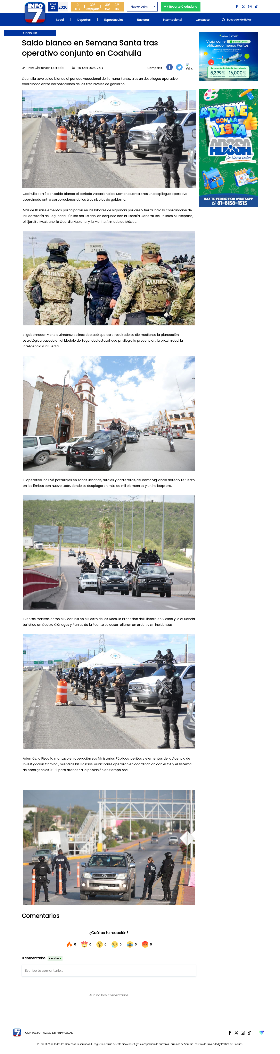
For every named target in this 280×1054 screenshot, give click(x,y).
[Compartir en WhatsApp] (189, 67)
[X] (236, 1033)
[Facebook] (230, 1033)
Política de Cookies (231, 1044)
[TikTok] (249, 1033)
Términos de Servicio (181, 1044)
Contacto (203, 20)
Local (60, 20)
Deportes (84, 20)
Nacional (143, 20)
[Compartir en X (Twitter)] (179, 67)
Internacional (172, 20)
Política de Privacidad (207, 1044)
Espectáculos (113, 20)
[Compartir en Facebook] (169, 67)
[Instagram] (243, 1033)
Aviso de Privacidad (58, 1033)
